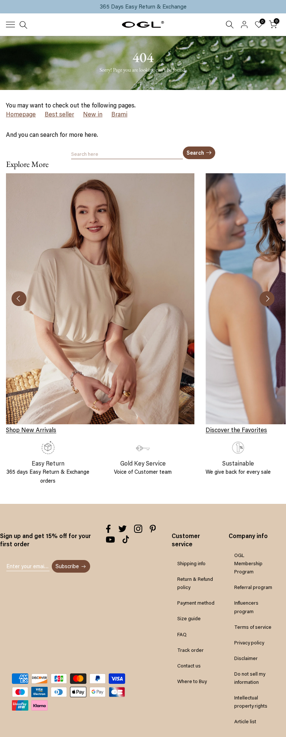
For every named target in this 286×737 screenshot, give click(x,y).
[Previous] (19, 298)
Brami (119, 114)
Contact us (189, 665)
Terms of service (252, 627)
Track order (190, 650)
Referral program (253, 587)
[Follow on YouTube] (110, 539)
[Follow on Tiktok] (126, 539)
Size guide (189, 618)
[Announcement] (143, 7)
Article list (245, 721)
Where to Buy (192, 681)
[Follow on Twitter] (122, 528)
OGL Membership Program (248, 563)
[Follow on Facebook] (108, 528)
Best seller (59, 114)
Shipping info (191, 563)
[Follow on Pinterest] (153, 528)
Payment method (195, 602)
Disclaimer (246, 658)
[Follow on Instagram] (138, 528)
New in (92, 114)
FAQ (182, 634)
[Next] (267, 298)
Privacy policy (249, 642)
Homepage (21, 114)
